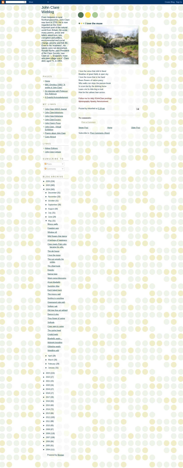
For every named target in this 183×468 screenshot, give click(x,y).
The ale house (53, 251)
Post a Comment (88, 122)
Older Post (135, 128)
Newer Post (83, 128)
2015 (48, 405)
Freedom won (53, 228)
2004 (48, 449)
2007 (48, 437)
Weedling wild (53, 350)
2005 (48, 445)
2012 (48, 417)
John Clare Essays (53, 120)
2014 (48, 409)
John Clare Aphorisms (54, 112)
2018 (48, 393)
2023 (48, 373)
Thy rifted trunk (54, 266)
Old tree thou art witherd (57, 310)
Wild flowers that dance (57, 236)
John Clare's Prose (53, 123)
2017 (48, 397)
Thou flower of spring (56, 318)
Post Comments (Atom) (100, 133)
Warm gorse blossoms (57, 278)
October (51, 201)
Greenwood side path (56, 302)
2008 (48, 433)
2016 (48, 401)
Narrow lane (52, 274)
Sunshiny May (53, 286)
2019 (48, 389)
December (52, 193)
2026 (48, 181)
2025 (48, 185)
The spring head (54, 330)
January (51, 368)
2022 (48, 377)
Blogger (61, 455)
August (51, 209)
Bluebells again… (55, 338)
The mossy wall (54, 294)
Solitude (51, 322)
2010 (48, 425)
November (52, 197)
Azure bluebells (54, 282)
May (50, 221)
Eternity (51, 270)
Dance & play (53, 314)
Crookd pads (53, 334)
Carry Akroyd (50, 137)
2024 (48, 189)
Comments (51, 169)
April (50, 356)
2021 (48, 381)
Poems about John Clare (55, 133)
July (50, 213)
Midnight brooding (55, 342)
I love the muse (54, 255)
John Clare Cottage (53, 152)
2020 (48, 385)
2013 (48, 413)
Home (109, 128)
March (51, 360)
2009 (48, 429)
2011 (48, 421)
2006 (48, 441)
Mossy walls (53, 224)
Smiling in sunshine (56, 298)
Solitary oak (52, 306)
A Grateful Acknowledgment (56, 97)
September (53, 205)
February (52, 364)
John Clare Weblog (50, 9)
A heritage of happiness (57, 240)
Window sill (52, 232)
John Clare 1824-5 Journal (56, 109)
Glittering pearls (54, 346)
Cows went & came (56, 326)
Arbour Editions (51, 148)
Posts (49, 164)
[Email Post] (137, 109)
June (50, 217)
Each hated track (55, 290)
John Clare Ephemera (54, 116)
